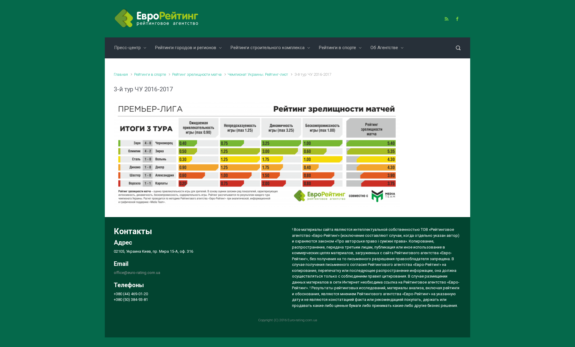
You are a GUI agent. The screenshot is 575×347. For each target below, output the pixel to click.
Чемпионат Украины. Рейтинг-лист (258, 74)
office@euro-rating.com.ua (137, 272)
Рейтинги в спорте (150, 74)
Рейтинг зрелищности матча (197, 74)
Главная (121, 74)
